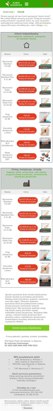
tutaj (45, 25)
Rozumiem (28, 408)
